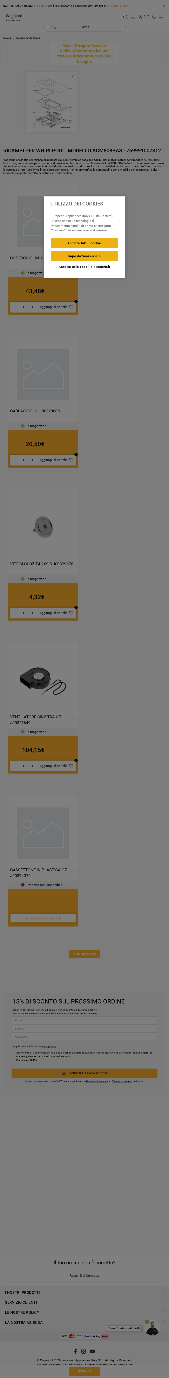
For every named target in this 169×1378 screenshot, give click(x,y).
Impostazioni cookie (84, 256)
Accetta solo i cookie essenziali (84, 267)
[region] (84, 237)
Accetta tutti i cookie (84, 243)
